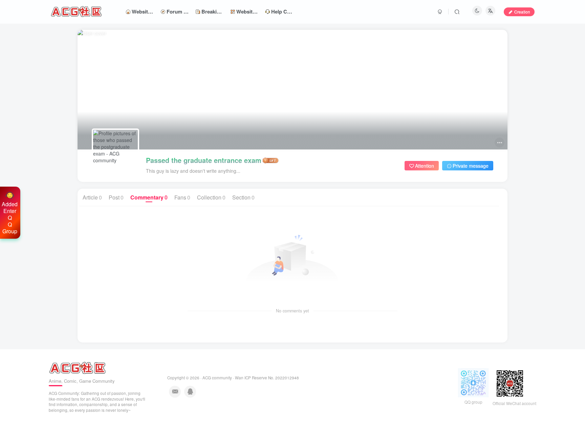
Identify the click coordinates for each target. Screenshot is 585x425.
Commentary (149, 197)
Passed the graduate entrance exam (203, 160)
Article (92, 197)
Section (243, 197)
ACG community (217, 377)
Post (116, 197)
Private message (471, 165)
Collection (211, 197)
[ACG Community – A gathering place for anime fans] (77, 367)
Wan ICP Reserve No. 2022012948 (267, 377)
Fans (182, 197)
